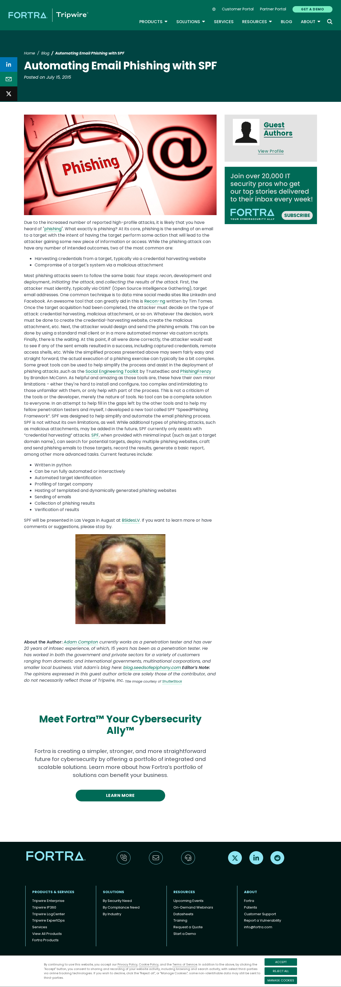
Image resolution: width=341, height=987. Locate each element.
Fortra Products (45, 940)
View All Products (47, 933)
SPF (95, 435)
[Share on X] (8, 93)
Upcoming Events (188, 900)
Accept (281, 962)
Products (153, 22)
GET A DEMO (312, 9)
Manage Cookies (280, 980)
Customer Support (260, 914)
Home (29, 53)
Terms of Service (184, 964)
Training (180, 920)
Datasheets (183, 914)
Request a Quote (188, 927)
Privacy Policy (127, 964)
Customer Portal (238, 9)
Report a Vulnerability (262, 920)
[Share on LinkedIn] (8, 64)
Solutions (190, 22)
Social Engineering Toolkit (112, 371)
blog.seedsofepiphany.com (152, 667)
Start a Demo (184, 933)
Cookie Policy (149, 964)
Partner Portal (273, 9)
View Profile (271, 151)
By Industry (112, 914)
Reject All (281, 971)
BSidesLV (131, 520)
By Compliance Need (121, 907)
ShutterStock (172, 681)
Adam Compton (81, 642)
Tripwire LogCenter (48, 914)
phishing (53, 229)
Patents (250, 907)
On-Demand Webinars (193, 907)
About (311, 22)
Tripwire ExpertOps (48, 920)
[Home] (48, 15)
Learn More (120, 795)
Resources (257, 22)
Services (224, 22)
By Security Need (117, 900)
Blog (286, 22)
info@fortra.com (258, 927)
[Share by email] (8, 79)
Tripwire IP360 (44, 907)
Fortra (249, 900)
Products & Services (53, 891)
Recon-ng (154, 301)
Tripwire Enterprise (48, 900)
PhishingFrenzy (195, 371)
